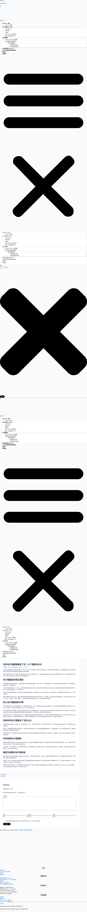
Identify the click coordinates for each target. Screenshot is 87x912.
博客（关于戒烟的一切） (10, 35)
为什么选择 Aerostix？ (8, 422)
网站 (54, 814)
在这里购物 (5, 37)
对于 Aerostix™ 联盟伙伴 (10, 429)
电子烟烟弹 (71, 765)
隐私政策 (2, 898)
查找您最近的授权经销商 (10, 436)
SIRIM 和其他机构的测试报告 (9, 50)
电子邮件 (29, 814)
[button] (43, 143)
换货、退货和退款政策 (5, 871)
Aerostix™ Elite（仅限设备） (11, 434)
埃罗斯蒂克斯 (3, 3)
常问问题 (7, 425)
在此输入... (5, 796)
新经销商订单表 (13, 439)
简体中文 (2, 20)
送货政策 (2, 874)
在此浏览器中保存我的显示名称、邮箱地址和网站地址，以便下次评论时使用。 (23, 821)
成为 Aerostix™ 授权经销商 (6, 901)
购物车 (4, 52)
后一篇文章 (3, 776)
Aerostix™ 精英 (8, 25)
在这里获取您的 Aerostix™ (6, 878)
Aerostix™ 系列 (6, 418)
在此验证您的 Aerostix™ (8, 48)
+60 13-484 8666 (12, 889)
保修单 (6, 427)
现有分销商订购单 (14, 46)
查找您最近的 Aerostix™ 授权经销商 (8, 879)
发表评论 (5, 667)
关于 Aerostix (8, 423)
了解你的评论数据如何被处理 (25, 830)
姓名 (4, 814)
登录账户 (5, 53)
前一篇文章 (3, 774)
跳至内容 (2, 0)
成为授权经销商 (11, 437)
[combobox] (8, 267)
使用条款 (2, 897)
